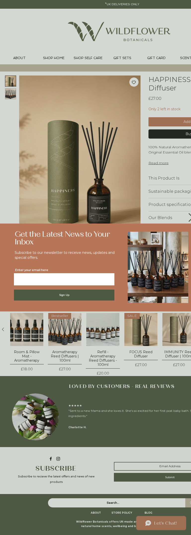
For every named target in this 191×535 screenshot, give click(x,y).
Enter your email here (31, 269)
